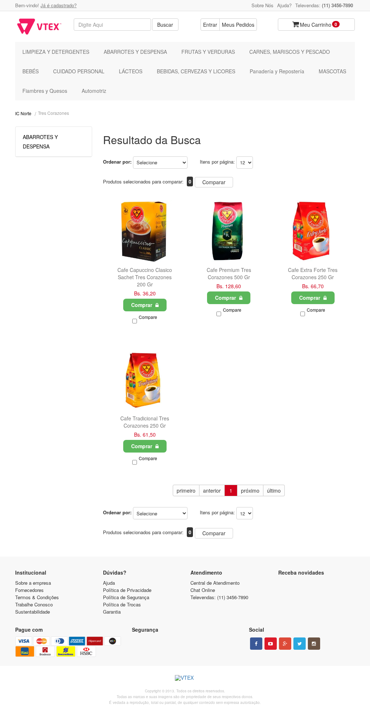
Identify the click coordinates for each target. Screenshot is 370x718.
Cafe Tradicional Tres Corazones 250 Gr (144, 422)
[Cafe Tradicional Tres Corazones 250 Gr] (145, 380)
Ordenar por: (117, 161)
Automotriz (94, 90)
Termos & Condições (37, 597)
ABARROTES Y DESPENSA (135, 51)
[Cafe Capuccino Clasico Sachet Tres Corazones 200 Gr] (145, 231)
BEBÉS (30, 71)
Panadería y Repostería (277, 71)
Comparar (213, 182)
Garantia (112, 611)
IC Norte (23, 113)
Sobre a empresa (33, 582)
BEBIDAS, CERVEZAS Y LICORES (196, 71)
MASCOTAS (332, 71)
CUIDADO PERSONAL (78, 71)
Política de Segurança (126, 597)
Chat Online (202, 590)
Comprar (142, 304)
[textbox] (112, 24)
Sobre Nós (262, 5)
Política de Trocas (122, 604)
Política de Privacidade (127, 590)
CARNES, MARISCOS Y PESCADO (289, 51)
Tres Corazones (53, 113)
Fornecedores (29, 590)
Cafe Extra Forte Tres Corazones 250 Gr (312, 273)
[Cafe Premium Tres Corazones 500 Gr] (229, 231)
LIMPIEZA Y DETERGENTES (55, 51)
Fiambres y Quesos (44, 90)
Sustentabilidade (32, 611)
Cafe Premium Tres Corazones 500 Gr (229, 273)
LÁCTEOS (130, 71)
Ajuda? (284, 5)
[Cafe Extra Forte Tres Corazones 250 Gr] (312, 231)
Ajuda (109, 582)
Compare (148, 317)
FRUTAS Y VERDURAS (208, 51)
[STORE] (39, 26)
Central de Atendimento (215, 582)
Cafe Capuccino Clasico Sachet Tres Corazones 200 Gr (144, 277)
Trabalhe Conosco (34, 604)
